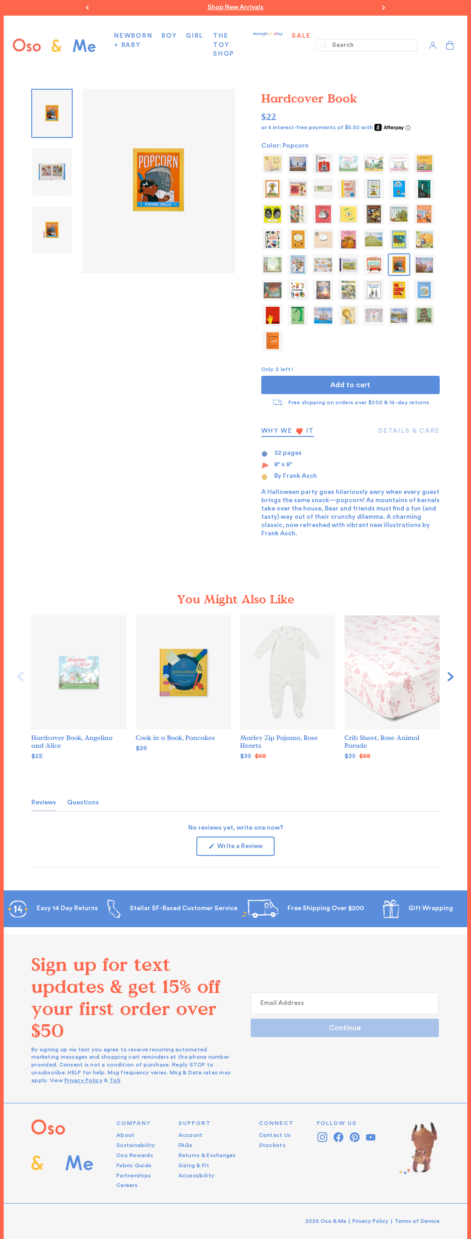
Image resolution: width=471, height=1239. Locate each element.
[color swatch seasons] (298, 290)
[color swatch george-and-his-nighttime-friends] (424, 189)
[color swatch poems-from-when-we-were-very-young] (373, 264)
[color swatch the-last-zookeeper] (323, 315)
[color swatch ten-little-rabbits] (373, 290)
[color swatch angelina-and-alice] (348, 163)
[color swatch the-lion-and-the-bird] (348, 315)
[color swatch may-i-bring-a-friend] (348, 239)
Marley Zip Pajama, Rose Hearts (279, 742)
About (125, 1135)
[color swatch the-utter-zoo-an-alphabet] (424, 315)
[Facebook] (339, 1137)
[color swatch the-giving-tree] (298, 315)
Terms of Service (417, 1221)
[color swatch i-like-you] (323, 214)
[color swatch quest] (424, 264)
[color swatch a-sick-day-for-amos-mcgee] (272, 163)
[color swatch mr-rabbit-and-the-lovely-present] (272, 264)
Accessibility (196, 1175)
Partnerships (133, 1175)
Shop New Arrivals (235, 7)
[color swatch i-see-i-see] (348, 214)
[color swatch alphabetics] (323, 163)
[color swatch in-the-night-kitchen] (373, 214)
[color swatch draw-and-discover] (348, 189)
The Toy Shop (223, 45)
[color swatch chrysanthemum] (272, 189)
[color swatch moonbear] (399, 239)
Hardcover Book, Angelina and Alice (72, 742)
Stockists (272, 1145)
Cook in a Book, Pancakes (175, 738)
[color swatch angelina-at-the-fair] (373, 163)
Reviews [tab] (43, 805)
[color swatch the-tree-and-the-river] (399, 315)
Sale (301, 36)
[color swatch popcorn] (399, 264)
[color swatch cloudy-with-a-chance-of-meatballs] (298, 189)
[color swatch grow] (298, 214)
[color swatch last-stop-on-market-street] (424, 214)
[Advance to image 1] (52, 171)
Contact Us (275, 1135)
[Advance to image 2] (52, 230)
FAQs (185, 1145)
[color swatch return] (272, 290)
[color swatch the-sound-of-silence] (373, 315)
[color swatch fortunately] (399, 189)
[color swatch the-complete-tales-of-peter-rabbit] (424, 290)
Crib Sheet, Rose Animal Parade (382, 742)
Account (190, 1135)
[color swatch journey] (399, 214)
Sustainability (135, 1145)
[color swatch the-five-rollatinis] (272, 315)
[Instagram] (322, 1137)
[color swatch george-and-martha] (272, 214)
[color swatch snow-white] (348, 290)
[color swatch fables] (373, 189)
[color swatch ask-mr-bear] (424, 163)
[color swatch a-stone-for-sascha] (298, 163)
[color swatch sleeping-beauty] (323, 290)
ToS (115, 1080)
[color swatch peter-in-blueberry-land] (348, 264)
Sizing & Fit (193, 1165)
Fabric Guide (133, 1165)
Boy (169, 36)
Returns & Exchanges (207, 1155)
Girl (195, 36)
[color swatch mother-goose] (424, 239)
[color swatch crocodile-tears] (323, 189)
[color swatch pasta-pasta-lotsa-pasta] (323, 264)
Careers (127, 1185)
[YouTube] (371, 1137)
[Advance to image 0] (52, 113)
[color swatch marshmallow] (323, 239)
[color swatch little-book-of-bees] (298, 239)
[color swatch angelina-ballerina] (399, 163)
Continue (345, 1028)
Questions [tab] (83, 805)
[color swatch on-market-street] (298, 264)
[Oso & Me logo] (54, 45)
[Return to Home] (62, 1154)
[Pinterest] (355, 1137)
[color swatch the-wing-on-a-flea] (272, 340)
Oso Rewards (134, 1155)
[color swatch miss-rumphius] (373, 239)
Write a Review (245, 849)
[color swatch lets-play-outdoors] (272, 239)
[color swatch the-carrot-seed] (399, 290)
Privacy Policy (83, 1080)
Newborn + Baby (133, 40)
